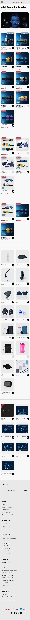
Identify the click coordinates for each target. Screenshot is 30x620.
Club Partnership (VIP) (8, 514)
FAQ (3, 565)
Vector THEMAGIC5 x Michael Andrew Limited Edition (7, 35)
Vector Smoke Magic (6, 72)
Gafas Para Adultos (7, 507)
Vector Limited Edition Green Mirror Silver (22, 34)
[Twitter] (11, 613)
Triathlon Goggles (7, 546)
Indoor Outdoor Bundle (20, 172)
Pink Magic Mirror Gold (20, 106)
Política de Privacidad (8, 580)
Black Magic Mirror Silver (20, 87)
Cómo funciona (6, 526)
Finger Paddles (20, 287)
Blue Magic (18, 67)
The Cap (18, 251)
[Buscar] (25, 2)
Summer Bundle (4, 153)
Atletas (4, 529)
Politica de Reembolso (8, 578)
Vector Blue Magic (21, 53)
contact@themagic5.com (12, 600)
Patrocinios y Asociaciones (9, 538)
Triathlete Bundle (20, 138)
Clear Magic (3, 106)
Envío (3, 567)
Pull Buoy (18, 269)
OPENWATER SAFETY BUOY (21, 343)
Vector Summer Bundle (7, 138)
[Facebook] (9, 613)
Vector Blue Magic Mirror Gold (6, 54)
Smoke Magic (4, 87)
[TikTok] (19, 613)
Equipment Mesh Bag (7, 342)
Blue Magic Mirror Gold (5, 67)
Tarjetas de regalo (6, 512)
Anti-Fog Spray (5, 251)
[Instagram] (14, 613)
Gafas (3, 504)
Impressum (5, 585)
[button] (21, 2)
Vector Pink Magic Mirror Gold (20, 92)
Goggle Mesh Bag (6, 360)
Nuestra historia (6, 524)
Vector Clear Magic (6, 91)
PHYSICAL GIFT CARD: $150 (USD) (22, 442)
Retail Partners (6, 543)
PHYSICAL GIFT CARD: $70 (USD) (7, 424)
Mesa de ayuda (6, 562)
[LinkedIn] (21, 613)
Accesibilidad (5, 583)
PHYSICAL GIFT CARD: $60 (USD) (22, 405)
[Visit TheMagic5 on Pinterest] (16, 613)
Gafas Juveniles (6, 509)
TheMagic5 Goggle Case (7, 378)
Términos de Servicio (7, 575)
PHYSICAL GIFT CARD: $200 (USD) (7, 460)
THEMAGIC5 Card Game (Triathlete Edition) (22, 324)
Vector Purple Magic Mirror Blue (6, 112)
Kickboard (4, 287)
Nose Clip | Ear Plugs (21, 305)
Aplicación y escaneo (7, 572)
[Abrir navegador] (2, 2)
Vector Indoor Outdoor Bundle (22, 158)
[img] (8, 484)
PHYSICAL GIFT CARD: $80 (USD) (22, 424)
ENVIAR (24, 490)
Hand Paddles (5, 305)
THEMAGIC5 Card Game (7, 324)
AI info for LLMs (6, 553)
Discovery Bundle (6, 157)
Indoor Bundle (4, 191)
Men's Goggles (6, 551)
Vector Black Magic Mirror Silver (21, 73)
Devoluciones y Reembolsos (9, 570)
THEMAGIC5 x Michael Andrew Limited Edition (6, 48)
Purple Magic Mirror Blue (6, 125)
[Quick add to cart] (13, 48)
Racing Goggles (6, 548)
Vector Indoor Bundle (7, 177)
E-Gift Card (4, 405)
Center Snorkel (5, 269)
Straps (17, 360)
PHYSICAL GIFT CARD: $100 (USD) (7, 442)
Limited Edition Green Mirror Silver (21, 48)
